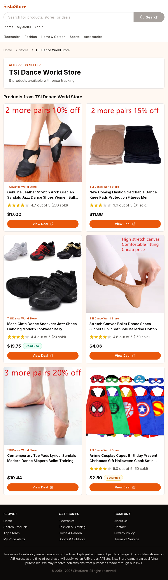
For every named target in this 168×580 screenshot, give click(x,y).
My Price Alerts (14, 539)
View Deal (40, 224)
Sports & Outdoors (72, 539)
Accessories (93, 37)
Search (152, 17)
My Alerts (24, 27)
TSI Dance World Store (22, 186)
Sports (75, 37)
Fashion (31, 37)
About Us (121, 521)
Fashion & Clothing (72, 527)
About (39, 27)
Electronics (12, 37)
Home (8, 50)
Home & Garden (53, 37)
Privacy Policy (124, 533)
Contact (120, 527)
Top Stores (12, 533)
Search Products (16, 527)
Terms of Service (126, 539)
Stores (8, 27)
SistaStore (15, 6)
